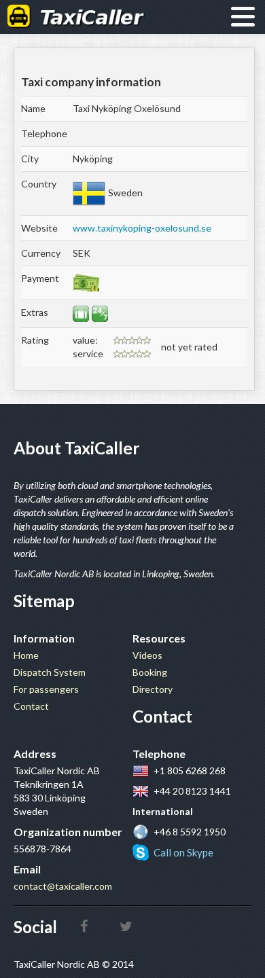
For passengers (46, 689)
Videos (147, 655)
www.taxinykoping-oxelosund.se (142, 228)
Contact (31, 706)
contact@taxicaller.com (63, 886)
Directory (152, 689)
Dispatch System (50, 672)
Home (26, 655)
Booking (149, 672)
